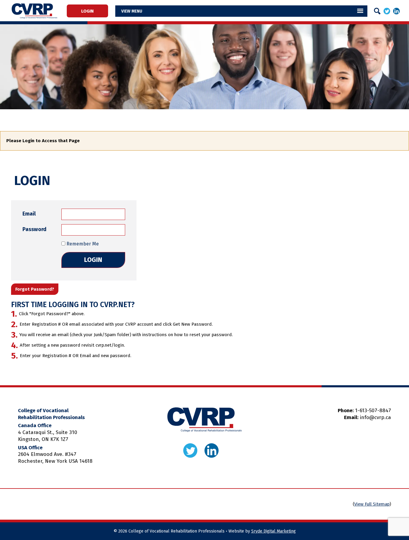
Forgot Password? (34, 289)
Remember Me (82, 244)
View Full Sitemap (372, 504)
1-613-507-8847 (373, 410)
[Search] (377, 11)
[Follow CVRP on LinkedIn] (396, 10)
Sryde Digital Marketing (273, 531)
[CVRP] (34, 10)
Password (34, 229)
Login (87, 10)
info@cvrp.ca (375, 417)
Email (29, 213)
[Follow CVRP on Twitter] (387, 10)
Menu (136, 11)
